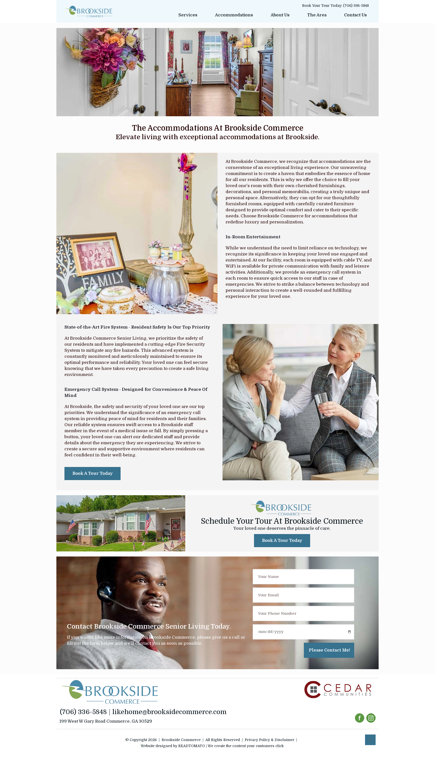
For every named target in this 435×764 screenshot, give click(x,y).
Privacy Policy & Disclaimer (269, 740)
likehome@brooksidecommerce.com (169, 712)
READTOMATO (191, 746)
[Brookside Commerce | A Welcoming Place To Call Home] (88, 11)
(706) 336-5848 (356, 6)
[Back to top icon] (370, 739)
